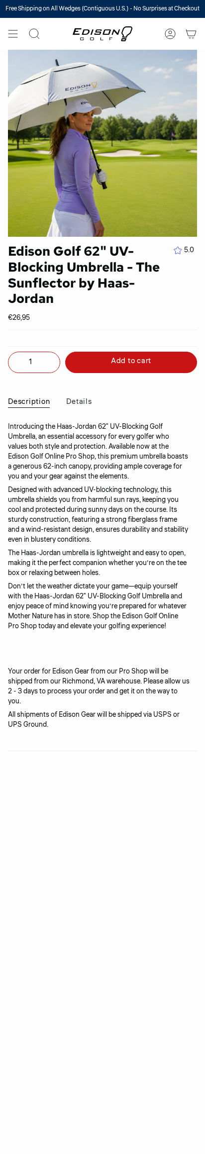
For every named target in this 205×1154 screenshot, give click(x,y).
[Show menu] (13, 33)
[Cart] (191, 33)
